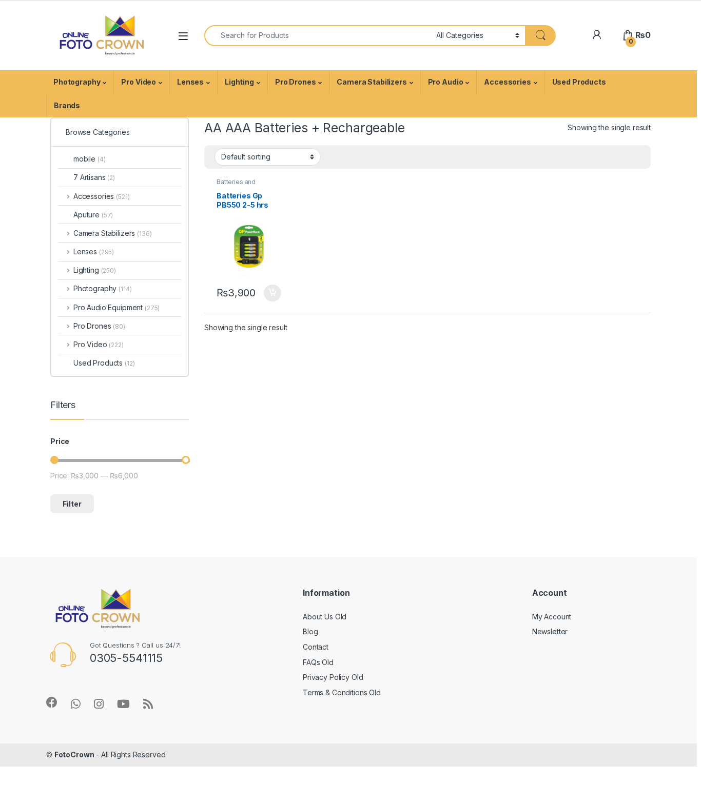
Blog (310, 631)
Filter (72, 503)
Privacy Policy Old (333, 677)
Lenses (190, 81)
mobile (89, 158)
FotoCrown (74, 754)
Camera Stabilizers (371, 81)
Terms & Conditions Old (342, 692)
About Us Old (324, 616)
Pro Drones (295, 81)
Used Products (579, 81)
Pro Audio (445, 81)
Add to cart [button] (272, 293)
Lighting (239, 81)
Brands (67, 105)
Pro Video (138, 81)
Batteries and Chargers (236, 185)
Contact (315, 646)
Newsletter (550, 631)
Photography (76, 81)
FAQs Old (318, 662)
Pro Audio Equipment (116, 307)
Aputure (93, 214)
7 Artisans (94, 177)
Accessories (507, 81)
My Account (552, 616)
